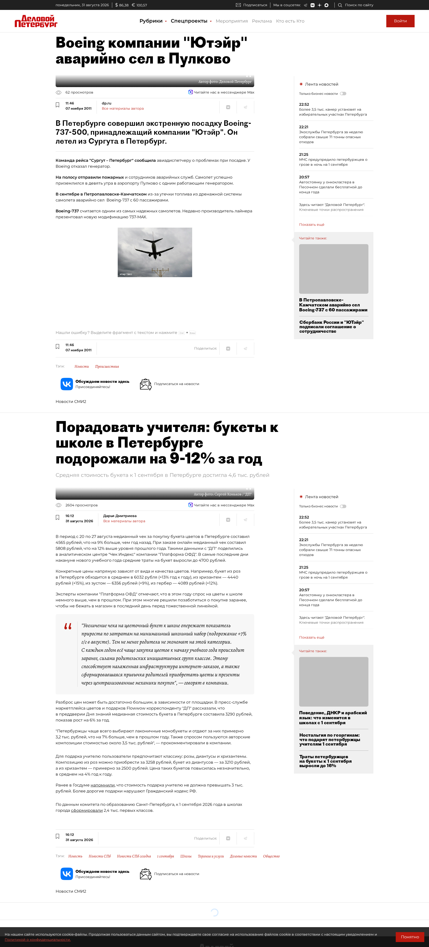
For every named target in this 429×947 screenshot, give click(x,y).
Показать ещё (311, 224)
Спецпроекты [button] (190, 21)
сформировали (87, 810)
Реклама (262, 21)
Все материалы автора (123, 108)
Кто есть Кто (290, 21)
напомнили (103, 785)
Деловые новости (243, 856)
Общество (271, 856)
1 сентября (165, 856)
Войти (400, 21)
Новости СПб (100, 856)
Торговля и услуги (211, 856)
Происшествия (107, 366)
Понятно (410, 937)
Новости (81, 366)
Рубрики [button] (152, 21)
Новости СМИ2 (71, 401)
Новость (75, 856)
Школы (186, 856)
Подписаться (255, 5)
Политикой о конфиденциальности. (38, 939)
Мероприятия (232, 21)
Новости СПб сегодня (134, 856)
